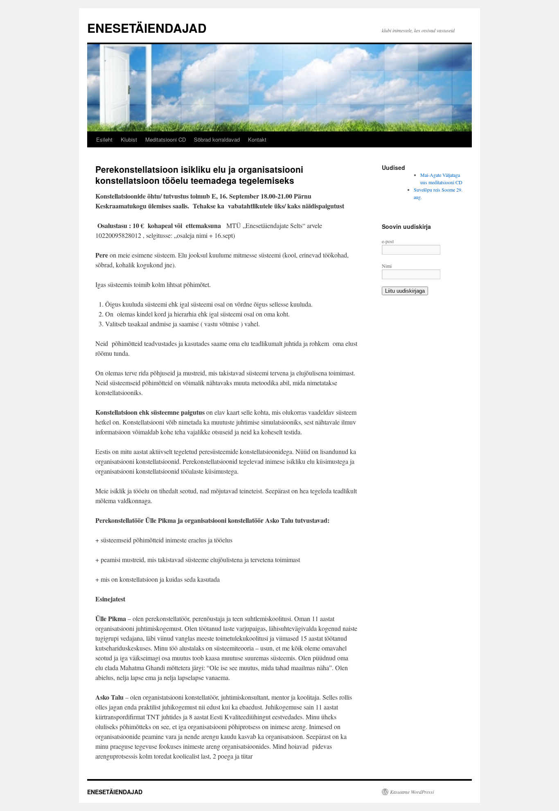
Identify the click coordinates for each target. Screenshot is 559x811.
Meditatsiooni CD (165, 139)
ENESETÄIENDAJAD (147, 27)
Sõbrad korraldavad (217, 139)
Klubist (129, 139)
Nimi (387, 265)
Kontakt (257, 139)
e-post (388, 241)
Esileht (104, 139)
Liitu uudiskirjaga (405, 291)
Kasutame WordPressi (412, 791)
